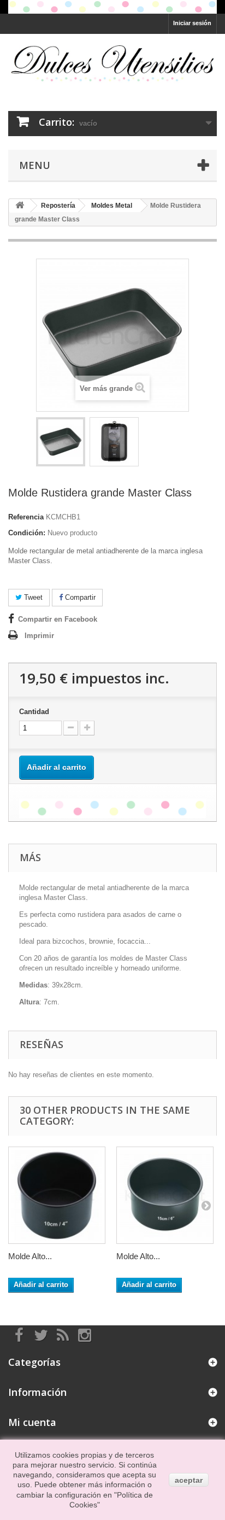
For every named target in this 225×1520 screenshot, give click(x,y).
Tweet (32, 597)
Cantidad (34, 712)
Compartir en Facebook (57, 619)
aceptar (189, 1480)
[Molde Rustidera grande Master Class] (61, 442)
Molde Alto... (30, 1256)
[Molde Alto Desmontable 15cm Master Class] (165, 1195)
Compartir (79, 597)
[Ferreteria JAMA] (112, 62)
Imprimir (39, 636)
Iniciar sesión (192, 23)
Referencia (26, 517)
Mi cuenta (32, 1422)
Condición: (26, 533)
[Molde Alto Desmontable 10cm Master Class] (56, 1195)
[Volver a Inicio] (19, 206)
